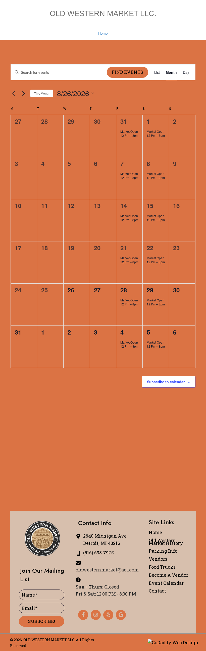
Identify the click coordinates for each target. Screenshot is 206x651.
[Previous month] (14, 93)
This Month (41, 93)
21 (123, 247)
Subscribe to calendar (166, 382)
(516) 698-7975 (98, 553)
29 (150, 290)
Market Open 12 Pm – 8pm (129, 133)
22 (150, 247)
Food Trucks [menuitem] (162, 567)
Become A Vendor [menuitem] (168, 575)
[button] (41, 621)
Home (103, 33)
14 (123, 205)
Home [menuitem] (155, 532)
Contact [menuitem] (157, 591)
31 (123, 121)
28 (123, 290)
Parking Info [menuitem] (163, 551)
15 (150, 205)
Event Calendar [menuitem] (166, 583)
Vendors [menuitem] (158, 559)
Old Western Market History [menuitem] (166, 541)
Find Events (127, 72)
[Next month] (23, 93)
